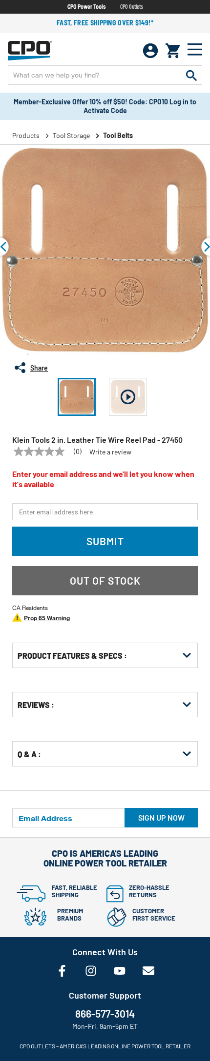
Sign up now (161, 817)
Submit (105, 541)
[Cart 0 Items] (173, 50)
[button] (76, 396)
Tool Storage (71, 135)
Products (26, 135)
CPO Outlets (131, 6)
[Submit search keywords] (191, 75)
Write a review (110, 452)
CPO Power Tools (86, 6)
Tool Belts (118, 135)
